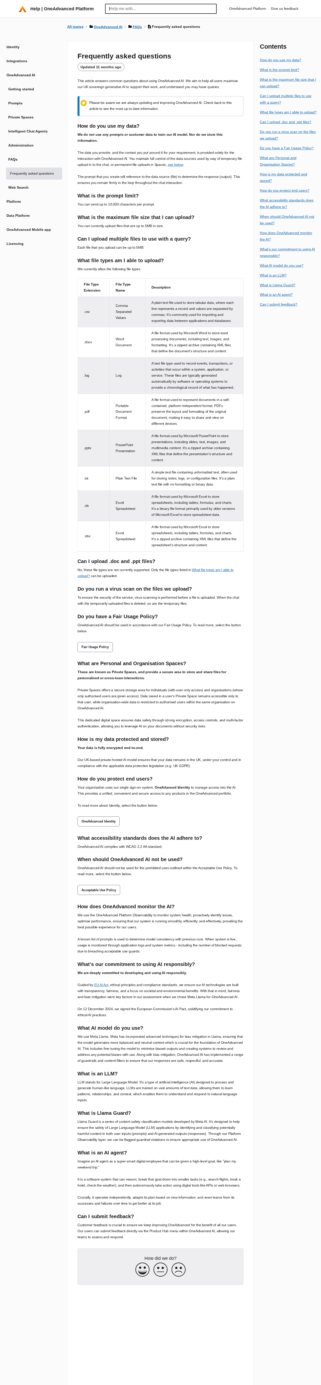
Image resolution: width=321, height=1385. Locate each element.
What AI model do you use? (281, 265)
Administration (21, 145)
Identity (13, 47)
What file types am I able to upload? (288, 112)
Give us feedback (284, 9)
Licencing (15, 244)
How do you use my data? (280, 60)
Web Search (18, 187)
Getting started (21, 89)
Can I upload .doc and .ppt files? (285, 122)
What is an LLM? (273, 275)
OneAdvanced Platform (248, 9)
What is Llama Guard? (277, 285)
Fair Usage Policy (95, 647)
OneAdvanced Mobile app (29, 230)
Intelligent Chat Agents (28, 131)
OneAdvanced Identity (99, 821)
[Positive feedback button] (142, 1270)
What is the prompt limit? (279, 70)
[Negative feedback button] (178, 1270)
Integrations (17, 61)
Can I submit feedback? (278, 304)
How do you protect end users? (284, 190)
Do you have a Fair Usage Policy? (287, 148)
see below (175, 165)
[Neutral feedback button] (160, 1270)
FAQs (13, 159)
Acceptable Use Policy (99, 890)
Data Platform (18, 216)
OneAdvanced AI (21, 75)
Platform (14, 201)
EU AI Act (101, 985)
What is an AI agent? (276, 295)
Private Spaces (21, 117)
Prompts (15, 103)
